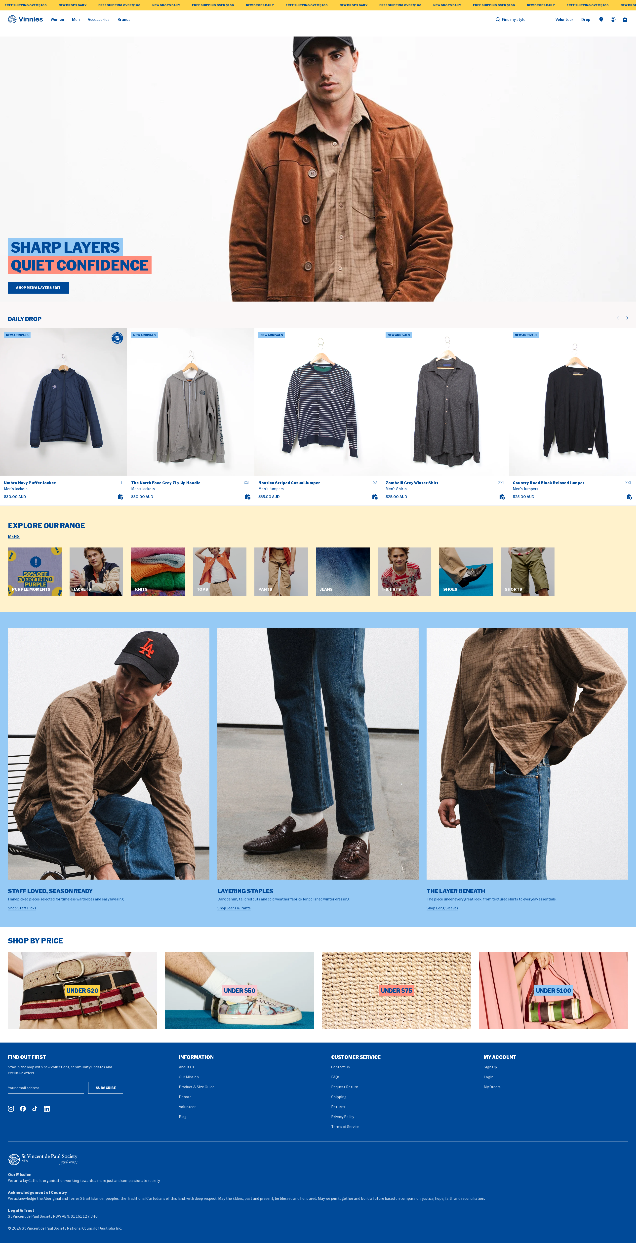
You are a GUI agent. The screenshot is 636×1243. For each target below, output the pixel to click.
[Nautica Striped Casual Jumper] (318, 402)
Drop (585, 19)
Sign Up (490, 1066)
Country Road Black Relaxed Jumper (548, 482)
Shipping (339, 1096)
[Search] (497, 19)
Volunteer (564, 19)
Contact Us (340, 1066)
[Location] (601, 19)
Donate (185, 1096)
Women (57, 19)
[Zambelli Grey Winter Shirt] (445, 402)
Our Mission (189, 1076)
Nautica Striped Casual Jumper (289, 482)
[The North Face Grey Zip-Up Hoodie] (190, 402)
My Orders (492, 1086)
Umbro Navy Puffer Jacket (30, 482)
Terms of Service (345, 1126)
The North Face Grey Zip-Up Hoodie (165, 482)
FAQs (335, 1076)
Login (488, 1076)
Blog (183, 1116)
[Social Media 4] (47, 1109)
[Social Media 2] (23, 1109)
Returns (338, 1106)
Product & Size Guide (196, 1086)
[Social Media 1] (11, 1109)
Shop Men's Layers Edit (38, 287)
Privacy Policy (342, 1116)
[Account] (613, 19)
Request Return (344, 1086)
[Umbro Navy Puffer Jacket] (63, 402)
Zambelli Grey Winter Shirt (412, 482)
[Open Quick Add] (120, 497)
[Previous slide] (618, 318)
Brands (124, 19)
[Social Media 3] (35, 1109)
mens (14, 536)
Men (76, 19)
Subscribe (106, 1088)
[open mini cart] (625, 19)
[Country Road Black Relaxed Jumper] (572, 402)
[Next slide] (627, 318)
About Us (186, 1066)
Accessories (99, 19)
